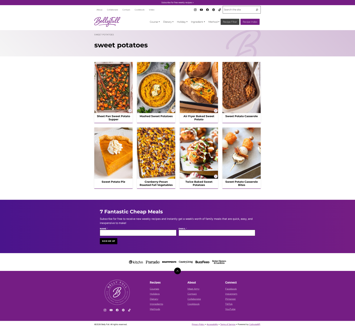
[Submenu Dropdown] (159, 22)
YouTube (230, 309)
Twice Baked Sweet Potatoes (198, 183)
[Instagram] (195, 10)
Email (183, 229)
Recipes (155, 282)
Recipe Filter (230, 21)
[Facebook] (207, 10)
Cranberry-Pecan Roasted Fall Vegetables (156, 183)
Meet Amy (193, 288)
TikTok (229, 304)
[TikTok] (220, 10)
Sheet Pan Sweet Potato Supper (113, 118)
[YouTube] (201, 10)
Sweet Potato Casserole (241, 116)
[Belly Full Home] (107, 22)
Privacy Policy (198, 324)
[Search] (257, 10)
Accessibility (212, 324)
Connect (231, 282)
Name (104, 229)
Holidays (155, 293)
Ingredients (156, 304)
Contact (126, 9)
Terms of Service (227, 324)
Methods (155, 309)
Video (151, 9)
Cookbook (139, 9)
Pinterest (230, 299)
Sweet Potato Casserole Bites (241, 183)
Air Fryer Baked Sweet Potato (198, 118)
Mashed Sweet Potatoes (156, 116)
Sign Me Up (108, 241)
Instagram (231, 293)
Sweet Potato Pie (113, 181)
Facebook (231, 288)
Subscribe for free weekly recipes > (177, 2)
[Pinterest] (214, 10)
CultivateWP (254, 324)
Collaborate (112, 9)
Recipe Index (250, 21)
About (99, 9)
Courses (154, 288)
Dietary (154, 299)
